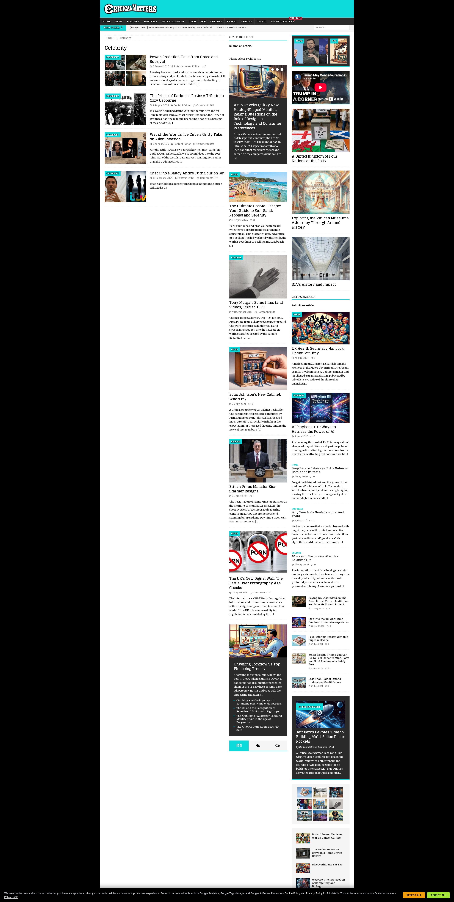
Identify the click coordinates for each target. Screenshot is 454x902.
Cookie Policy (292, 893)
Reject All (414, 895)
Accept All (438, 895)
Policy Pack (11, 896)
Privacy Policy (314, 893)
